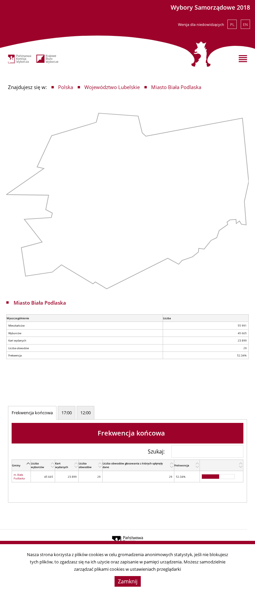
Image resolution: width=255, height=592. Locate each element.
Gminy (16, 465)
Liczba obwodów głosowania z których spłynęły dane (133, 465)
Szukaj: (156, 451)
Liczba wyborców (37, 465)
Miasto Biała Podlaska (176, 87)
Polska (65, 87)
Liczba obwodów (85, 465)
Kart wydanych (61, 465)
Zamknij (127, 581)
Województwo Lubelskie (112, 87)
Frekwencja (181, 465)
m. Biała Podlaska (19, 476)
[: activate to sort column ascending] (221, 465)
